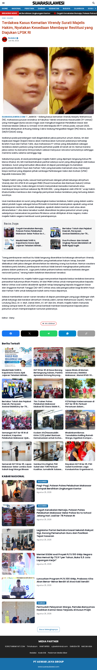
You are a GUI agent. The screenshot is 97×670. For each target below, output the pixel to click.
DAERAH (41, 8)
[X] (30, 333)
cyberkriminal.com (59, 646)
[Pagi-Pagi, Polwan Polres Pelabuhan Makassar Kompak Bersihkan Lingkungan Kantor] (18, 491)
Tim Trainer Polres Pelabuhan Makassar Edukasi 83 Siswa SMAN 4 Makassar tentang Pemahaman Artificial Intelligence (46, 404)
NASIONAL (16, 8)
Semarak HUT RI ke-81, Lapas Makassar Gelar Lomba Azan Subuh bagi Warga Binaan (17, 467)
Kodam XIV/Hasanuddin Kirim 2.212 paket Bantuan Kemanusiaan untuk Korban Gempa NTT (48, 435)
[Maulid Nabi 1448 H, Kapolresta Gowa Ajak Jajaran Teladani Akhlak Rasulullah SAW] (9, 244)
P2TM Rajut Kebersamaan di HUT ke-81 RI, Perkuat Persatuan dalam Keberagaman (79, 404)
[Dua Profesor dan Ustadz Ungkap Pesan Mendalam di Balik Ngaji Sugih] (55, 244)
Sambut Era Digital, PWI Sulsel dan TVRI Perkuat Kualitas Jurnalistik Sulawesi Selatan (48, 467)
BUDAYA (66, 8)
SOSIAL (91, 8)
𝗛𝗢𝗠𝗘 (5, 8)
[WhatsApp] (67, 333)
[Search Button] (93, 3)
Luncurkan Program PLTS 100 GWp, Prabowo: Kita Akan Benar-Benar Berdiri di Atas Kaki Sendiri (65, 580)
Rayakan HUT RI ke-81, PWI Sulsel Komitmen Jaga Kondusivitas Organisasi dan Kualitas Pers (80, 467)
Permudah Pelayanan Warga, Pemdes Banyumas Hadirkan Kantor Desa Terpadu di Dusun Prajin (66, 608)
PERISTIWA (29, 8)
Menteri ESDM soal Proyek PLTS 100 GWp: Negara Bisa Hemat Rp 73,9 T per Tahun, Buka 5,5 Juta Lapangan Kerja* (64, 557)
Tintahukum (32, 646)
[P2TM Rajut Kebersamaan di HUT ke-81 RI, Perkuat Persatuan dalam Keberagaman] (80, 388)
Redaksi (33, 653)
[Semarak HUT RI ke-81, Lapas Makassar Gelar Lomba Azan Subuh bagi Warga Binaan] (17, 451)
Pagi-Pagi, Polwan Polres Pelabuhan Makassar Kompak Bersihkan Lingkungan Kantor (64, 487)
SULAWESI (42, 481)
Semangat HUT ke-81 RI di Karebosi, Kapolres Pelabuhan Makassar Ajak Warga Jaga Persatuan (15, 435)
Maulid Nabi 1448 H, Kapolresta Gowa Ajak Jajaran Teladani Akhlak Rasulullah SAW (28, 243)
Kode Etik (42, 653)
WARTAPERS (44, 646)
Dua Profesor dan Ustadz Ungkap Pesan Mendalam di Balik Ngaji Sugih (76, 243)
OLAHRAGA (79, 8)
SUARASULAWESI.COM (13, 116)
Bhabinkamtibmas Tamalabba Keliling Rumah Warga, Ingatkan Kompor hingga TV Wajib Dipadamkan (79, 435)
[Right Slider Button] (94, 8)
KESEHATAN (54, 8)
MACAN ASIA (86, 646)
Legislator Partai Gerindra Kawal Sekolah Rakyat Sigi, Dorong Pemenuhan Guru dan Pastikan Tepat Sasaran (65, 533)
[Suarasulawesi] (48, 3)
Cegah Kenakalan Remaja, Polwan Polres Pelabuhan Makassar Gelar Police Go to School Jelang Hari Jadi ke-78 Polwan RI (30, 231)
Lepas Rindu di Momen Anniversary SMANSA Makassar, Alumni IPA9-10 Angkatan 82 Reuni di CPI (78, 373)
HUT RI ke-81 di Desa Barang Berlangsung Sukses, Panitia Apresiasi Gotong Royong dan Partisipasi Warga (48, 373)
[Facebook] (11, 333)
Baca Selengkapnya (48, 629)
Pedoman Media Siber (57, 653)
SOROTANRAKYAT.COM (15, 646)
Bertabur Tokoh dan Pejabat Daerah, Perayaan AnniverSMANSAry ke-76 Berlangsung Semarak (77, 231)
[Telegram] (48, 333)
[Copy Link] (86, 333)
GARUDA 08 (75, 646)
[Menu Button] (3, 3)
